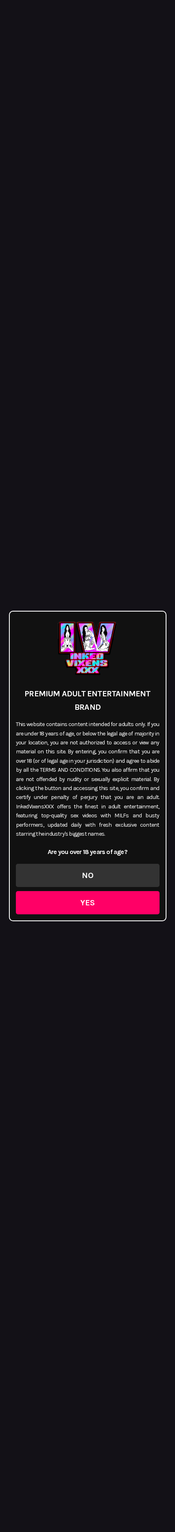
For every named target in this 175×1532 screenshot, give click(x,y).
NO (88, 875)
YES (87, 902)
